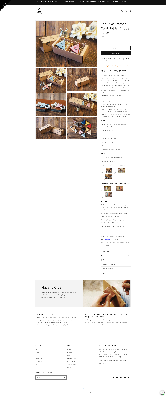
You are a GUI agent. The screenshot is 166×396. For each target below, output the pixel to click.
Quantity (103, 36)
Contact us (70, 352)
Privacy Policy (71, 361)
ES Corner (80, 392)
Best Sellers (38, 361)
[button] (55, 11)
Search (37, 349)
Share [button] (104, 273)
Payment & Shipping (73, 358)
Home (37, 352)
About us (69, 349)
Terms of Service (71, 364)
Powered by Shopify (87, 392)
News (36, 364)
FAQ (108, 226)
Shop (36, 355)
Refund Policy (71, 367)
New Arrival (38, 358)
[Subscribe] (64, 377)
